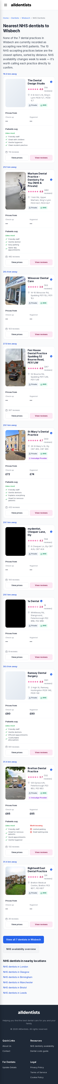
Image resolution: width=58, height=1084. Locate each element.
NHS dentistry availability (42, 1046)
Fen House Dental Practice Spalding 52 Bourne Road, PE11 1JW (37, 356)
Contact (6, 1051)
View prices (16, 158)
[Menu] (5, 5)
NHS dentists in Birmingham (17, 977)
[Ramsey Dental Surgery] (15, 685)
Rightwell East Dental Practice (37, 870)
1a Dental (33, 601)
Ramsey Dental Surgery (37, 674)
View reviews (41, 158)
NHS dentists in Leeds (15, 992)
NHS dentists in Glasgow (16, 971)
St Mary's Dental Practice (38, 433)
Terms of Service (38, 1072)
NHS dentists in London (15, 966)
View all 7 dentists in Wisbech (23, 939)
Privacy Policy (37, 1067)
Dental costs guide (39, 1051)
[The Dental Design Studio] (15, 93)
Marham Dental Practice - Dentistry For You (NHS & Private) (37, 180)
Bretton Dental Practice (37, 770)
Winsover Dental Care (38, 279)
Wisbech (26, 18)
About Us (6, 1046)
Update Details (9, 1067)
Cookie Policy (36, 1077)
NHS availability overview (21, 949)
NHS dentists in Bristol (15, 987)
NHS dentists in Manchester (18, 982)
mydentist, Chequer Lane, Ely (37, 531)
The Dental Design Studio (36, 82)
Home (6, 18)
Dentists (15, 18)
